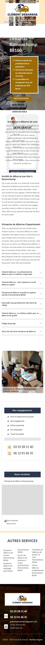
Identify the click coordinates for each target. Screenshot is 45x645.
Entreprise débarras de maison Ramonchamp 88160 (8, 555)
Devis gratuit (18, 105)
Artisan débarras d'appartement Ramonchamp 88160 (37, 570)
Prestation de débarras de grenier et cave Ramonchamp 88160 (37, 556)
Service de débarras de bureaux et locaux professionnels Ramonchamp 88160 (23, 562)
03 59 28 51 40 (23, 447)
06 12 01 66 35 (23, 453)
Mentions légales (36, 640)
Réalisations (21, 99)
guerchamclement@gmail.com (23, 622)
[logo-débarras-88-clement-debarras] (22, 9)
